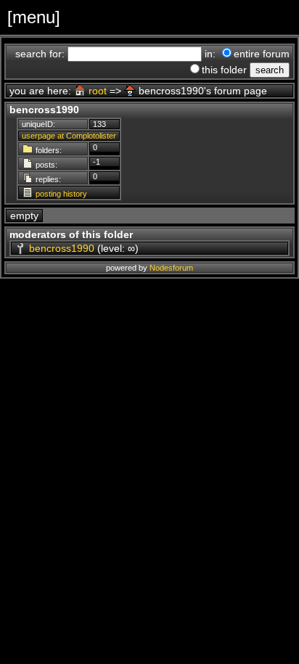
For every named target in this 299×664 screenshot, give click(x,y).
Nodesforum (171, 267)
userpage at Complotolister (69, 135)
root (98, 91)
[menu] (33, 17)
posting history (61, 193)
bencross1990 (61, 248)
